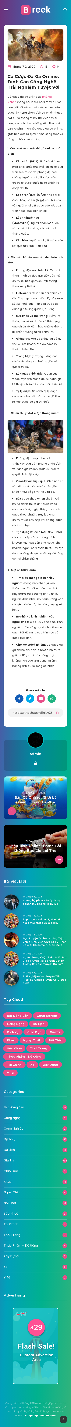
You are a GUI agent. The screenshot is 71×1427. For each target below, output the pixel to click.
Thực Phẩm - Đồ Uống (24, 1056)
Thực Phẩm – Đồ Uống (21, 1245)
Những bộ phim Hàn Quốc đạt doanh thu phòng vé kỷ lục (42, 902)
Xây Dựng (50, 1064)
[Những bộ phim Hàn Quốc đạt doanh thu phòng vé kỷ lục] (11, 902)
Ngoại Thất (31, 1040)
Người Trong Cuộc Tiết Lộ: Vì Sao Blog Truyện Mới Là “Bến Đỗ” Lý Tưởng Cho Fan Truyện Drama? (44, 960)
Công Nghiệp (47, 1015)
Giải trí (55, 1032)
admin (35, 754)
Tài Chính (14, 1064)
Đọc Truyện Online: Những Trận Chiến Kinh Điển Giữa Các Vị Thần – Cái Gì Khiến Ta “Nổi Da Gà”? (44, 941)
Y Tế (10, 1073)
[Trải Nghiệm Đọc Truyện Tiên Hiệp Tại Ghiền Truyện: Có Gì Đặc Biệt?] (11, 978)
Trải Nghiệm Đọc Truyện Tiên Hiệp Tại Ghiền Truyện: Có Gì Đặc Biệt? (44, 979)
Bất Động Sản (17, 1015)
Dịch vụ (13, 1032)
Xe (32, 1064)
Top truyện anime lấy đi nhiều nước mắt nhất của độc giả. (42, 921)
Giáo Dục (34, 1032)
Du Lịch (39, 1024)
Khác (11, 1040)
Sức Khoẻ (14, 1048)
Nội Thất (55, 1040)
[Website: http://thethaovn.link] (35, 763)
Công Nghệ (15, 1024)
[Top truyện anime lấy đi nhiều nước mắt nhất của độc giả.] (11, 921)
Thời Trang (38, 1048)
